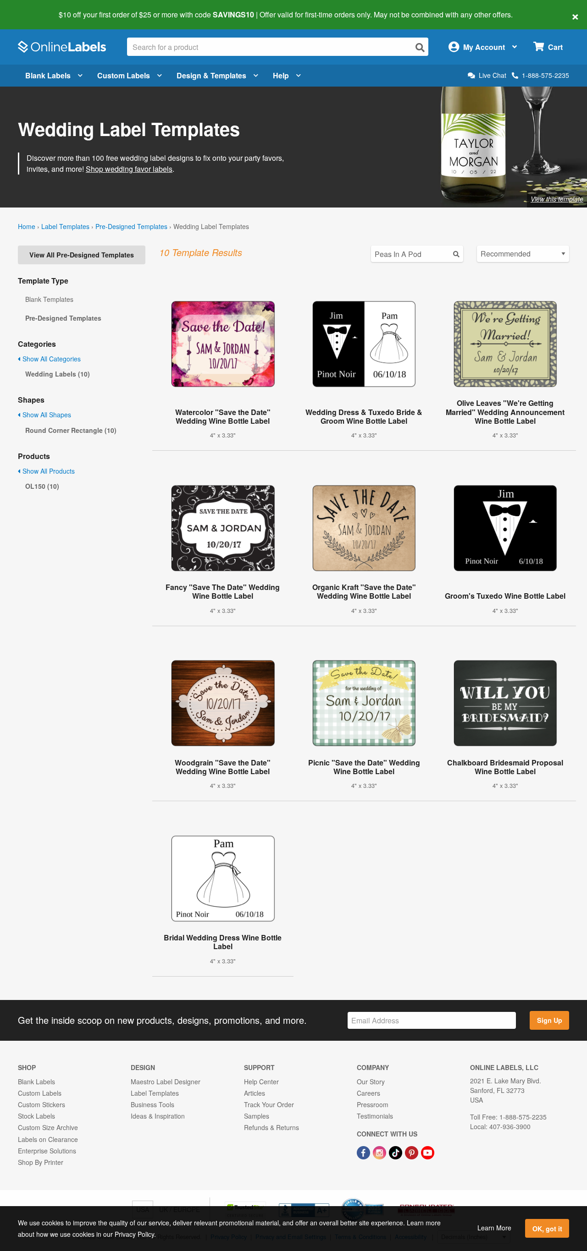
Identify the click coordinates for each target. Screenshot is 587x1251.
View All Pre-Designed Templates (81, 254)
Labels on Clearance (48, 1139)
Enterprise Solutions (47, 1150)
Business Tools (152, 1104)
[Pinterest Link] (412, 1152)
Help (281, 75)
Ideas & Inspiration (158, 1115)
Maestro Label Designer (165, 1081)
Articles (254, 1093)
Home (26, 226)
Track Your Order (269, 1104)
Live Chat (492, 75)
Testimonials (375, 1115)
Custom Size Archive (48, 1127)
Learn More (494, 1227)
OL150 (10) (42, 486)
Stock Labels (36, 1115)
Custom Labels (123, 75)
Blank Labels (48, 75)
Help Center (261, 1081)
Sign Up (549, 1020)
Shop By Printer (40, 1162)
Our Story (371, 1081)
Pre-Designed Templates (131, 226)
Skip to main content (33, 8)
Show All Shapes (46, 414)
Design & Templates (211, 75)
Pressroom (372, 1104)
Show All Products (48, 470)
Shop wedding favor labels (129, 169)
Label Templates (65, 226)
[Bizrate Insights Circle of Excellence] (381, 1199)
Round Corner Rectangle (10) (70, 430)
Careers (368, 1093)
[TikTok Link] (396, 1152)
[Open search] (420, 47)
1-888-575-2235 (545, 75)
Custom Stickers (41, 1104)
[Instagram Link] (380, 1152)
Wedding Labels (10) (57, 373)
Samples (256, 1115)
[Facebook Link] (364, 1152)
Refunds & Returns (271, 1127)
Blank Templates (49, 299)
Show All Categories (51, 358)
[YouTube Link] (427, 1152)
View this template (557, 198)
